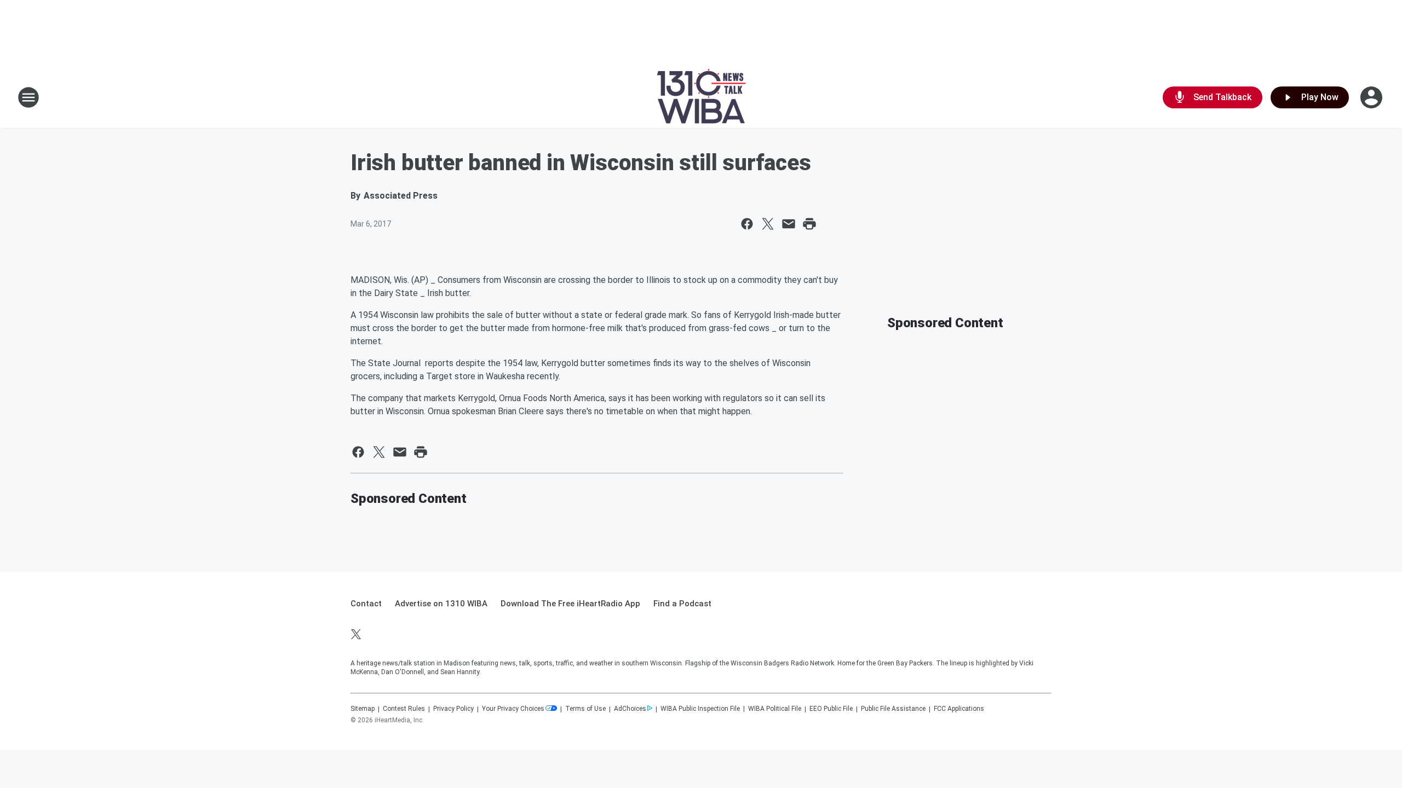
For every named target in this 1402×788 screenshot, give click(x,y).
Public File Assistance (893, 708)
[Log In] (1372, 97)
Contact (366, 604)
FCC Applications (959, 708)
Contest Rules (404, 708)
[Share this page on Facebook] (747, 223)
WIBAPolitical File (774, 708)
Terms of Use (585, 708)
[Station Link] (701, 97)
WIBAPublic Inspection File (700, 708)
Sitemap (362, 708)
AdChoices (630, 708)
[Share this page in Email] (788, 223)
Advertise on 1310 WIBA (441, 604)
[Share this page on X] (767, 223)
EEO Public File (831, 708)
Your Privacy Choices (513, 708)
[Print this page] (809, 223)
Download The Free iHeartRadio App (570, 604)
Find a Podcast (682, 604)
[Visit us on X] (356, 634)
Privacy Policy (453, 708)
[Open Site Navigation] (28, 97)
